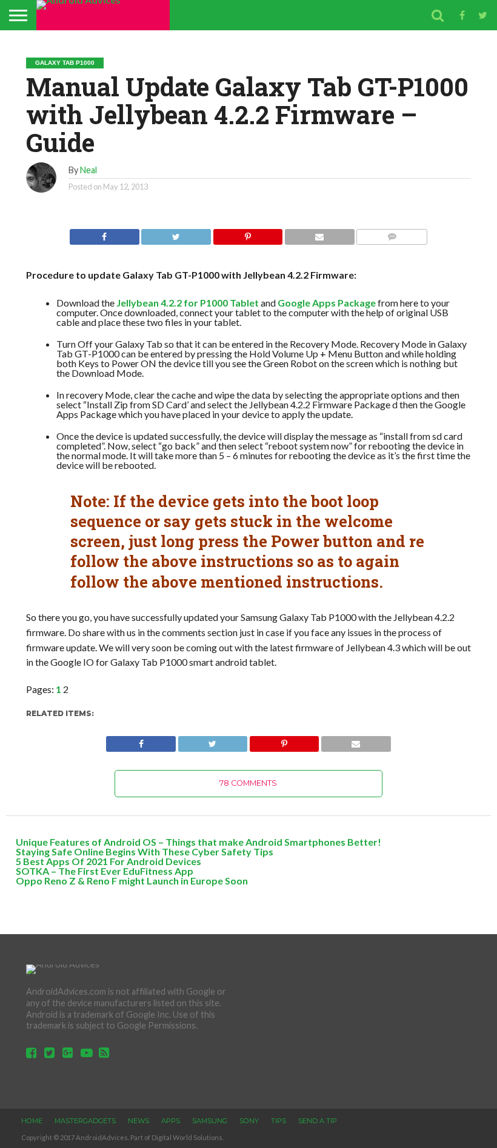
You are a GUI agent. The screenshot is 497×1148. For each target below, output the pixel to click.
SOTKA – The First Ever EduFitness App (104, 871)
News (138, 1120)
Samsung (209, 1120)
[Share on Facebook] (104, 233)
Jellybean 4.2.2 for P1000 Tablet (187, 302)
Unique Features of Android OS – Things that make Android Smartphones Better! (198, 842)
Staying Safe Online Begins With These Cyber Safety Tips (144, 851)
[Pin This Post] (247, 233)
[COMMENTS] (391, 233)
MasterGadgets (85, 1120)
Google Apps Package (327, 302)
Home (31, 1120)
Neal (88, 170)
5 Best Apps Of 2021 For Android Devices (108, 861)
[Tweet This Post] (176, 233)
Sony (249, 1120)
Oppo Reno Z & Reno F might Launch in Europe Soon (132, 880)
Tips (278, 1120)
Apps (170, 1120)
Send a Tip (317, 1120)
